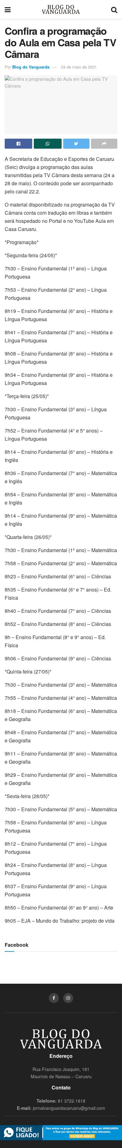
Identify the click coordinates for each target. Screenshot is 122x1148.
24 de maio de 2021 (79, 67)
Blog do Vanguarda (30, 67)
